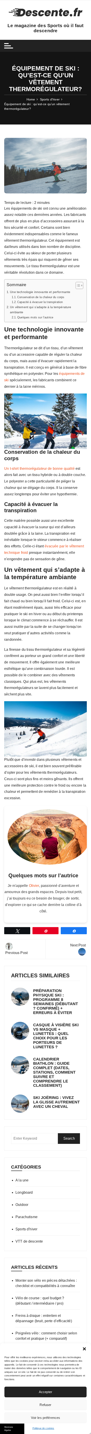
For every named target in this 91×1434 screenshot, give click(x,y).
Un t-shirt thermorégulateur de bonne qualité (39, 468)
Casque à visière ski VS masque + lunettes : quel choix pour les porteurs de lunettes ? (56, 1036)
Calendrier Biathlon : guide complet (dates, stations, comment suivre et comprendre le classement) (54, 1072)
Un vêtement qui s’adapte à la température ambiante (40, 309)
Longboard (24, 1192)
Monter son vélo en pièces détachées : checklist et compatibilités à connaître (46, 1283)
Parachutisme (26, 1217)
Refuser (45, 1405)
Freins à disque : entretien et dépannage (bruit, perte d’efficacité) (43, 1318)
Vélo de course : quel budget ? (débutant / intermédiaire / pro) (39, 1300)
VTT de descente (29, 1241)
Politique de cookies (43, 1428)
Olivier (34, 886)
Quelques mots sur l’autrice (35, 317)
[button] (84, 1349)
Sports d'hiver (26, 1229)
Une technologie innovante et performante (40, 292)
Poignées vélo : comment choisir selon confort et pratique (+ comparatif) (46, 1335)
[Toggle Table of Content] (77, 285)
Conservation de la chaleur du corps (40, 297)
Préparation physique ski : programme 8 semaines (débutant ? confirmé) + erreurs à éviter (55, 1001)
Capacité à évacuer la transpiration (40, 302)
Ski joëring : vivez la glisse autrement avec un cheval (56, 1102)
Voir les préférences (45, 1418)
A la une (21, 1180)
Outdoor (21, 1205)
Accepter (45, 1392)
